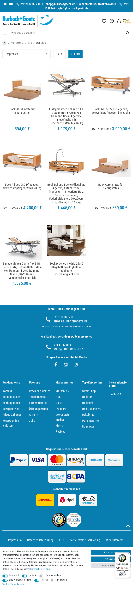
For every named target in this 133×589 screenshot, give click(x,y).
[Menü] (128, 554)
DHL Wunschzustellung (20, 579)
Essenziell (14, 575)
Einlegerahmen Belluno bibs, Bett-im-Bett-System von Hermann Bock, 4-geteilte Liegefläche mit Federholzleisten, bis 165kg (66, 116)
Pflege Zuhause (11, 414)
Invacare (61, 408)
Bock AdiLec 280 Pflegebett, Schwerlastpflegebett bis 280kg (22, 186)
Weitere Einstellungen (13, 584)
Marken (28, 43)
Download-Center (39, 391)
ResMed (60, 431)
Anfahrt (33, 414)
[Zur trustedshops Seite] (59, 525)
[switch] (122, 574)
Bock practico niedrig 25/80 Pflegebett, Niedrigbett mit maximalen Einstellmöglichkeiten (67, 269)
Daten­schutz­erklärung (40, 540)
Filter (76, 54)
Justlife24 (115, 394)
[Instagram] (76, 364)
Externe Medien (53, 575)
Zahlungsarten (11, 402)
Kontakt (7, 391)
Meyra (59, 425)
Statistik (32, 575)
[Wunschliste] (104, 21)
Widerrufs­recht (114, 540)
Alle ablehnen (111, 559)
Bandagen (88, 426)
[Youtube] (65, 364)
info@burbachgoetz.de (74, 8)
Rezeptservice (10, 408)
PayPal (44, 579)
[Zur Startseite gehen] (4, 43)
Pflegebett (16, 43)
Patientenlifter (91, 420)
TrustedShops (37, 396)
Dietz (59, 402)
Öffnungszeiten (38, 408)
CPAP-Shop (89, 391)
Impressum (15, 540)
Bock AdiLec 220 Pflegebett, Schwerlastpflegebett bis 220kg (111, 110)
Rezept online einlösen (10, 423)
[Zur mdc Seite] (73, 525)
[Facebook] (55, 364)
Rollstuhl (87, 402)
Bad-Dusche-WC (92, 408)
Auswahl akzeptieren (111, 565)
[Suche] (127, 33)
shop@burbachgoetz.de (60, 4)
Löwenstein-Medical (63, 417)
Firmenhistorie (38, 402)
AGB (61, 540)
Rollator (87, 396)
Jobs (32, 420)
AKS (58, 396)
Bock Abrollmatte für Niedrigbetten (22, 110)
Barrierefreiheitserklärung (84, 540)
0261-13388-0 (62, 344)
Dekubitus (88, 414)
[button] (111, 21)
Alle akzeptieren (111, 552)
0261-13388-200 (64, 317)
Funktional (62, 579)
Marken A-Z (62, 391)
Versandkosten (11, 396)
